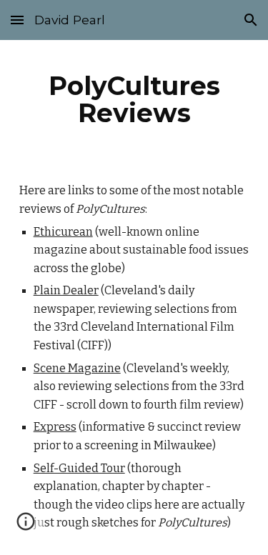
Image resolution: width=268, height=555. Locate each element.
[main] (134, 99)
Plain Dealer (66, 290)
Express (55, 427)
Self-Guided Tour (79, 468)
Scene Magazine (77, 368)
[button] (17, 19)
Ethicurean (63, 232)
